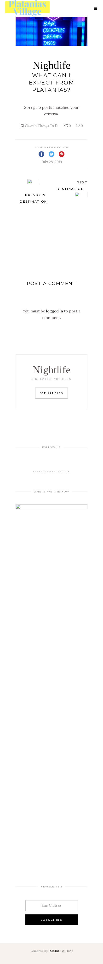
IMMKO (55, 951)
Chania (31, 125)
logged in (54, 311)
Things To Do (48, 125)
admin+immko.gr (51, 147)
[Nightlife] (51, 31)
